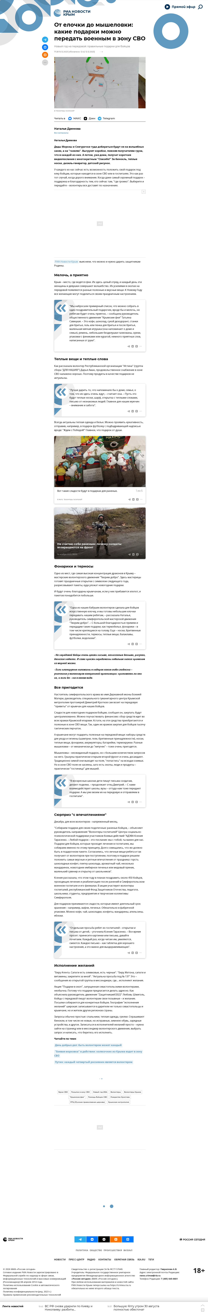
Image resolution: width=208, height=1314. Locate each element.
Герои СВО (63, 1092)
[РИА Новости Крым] (72, 13)
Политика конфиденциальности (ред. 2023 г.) (27, 1292)
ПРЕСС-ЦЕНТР (76, 1260)
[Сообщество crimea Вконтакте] (92, 1239)
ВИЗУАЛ (127, 1250)
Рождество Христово (120, 1097)
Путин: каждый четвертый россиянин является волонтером (93, 1062)
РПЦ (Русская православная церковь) (87, 1102)
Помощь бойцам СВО (97, 1097)
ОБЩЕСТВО (96, 1250)
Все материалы (61, 133)
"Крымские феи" (77, 1097)
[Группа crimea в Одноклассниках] (116, 1239)
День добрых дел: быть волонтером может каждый (88, 1045)
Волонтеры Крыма (132, 1092)
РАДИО (91, 1260)
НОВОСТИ (60, 1260)
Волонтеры (116, 1092)
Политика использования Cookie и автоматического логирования (31, 1287)
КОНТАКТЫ (104, 1260)
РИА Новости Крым (66, 262)
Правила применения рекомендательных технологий (32, 1295)
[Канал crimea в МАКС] (128, 1239)
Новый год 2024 (100, 1092)
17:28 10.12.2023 (61, 52)
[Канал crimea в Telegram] (80, 1239)
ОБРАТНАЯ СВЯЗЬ (124, 1260)
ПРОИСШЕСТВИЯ (113, 1250)
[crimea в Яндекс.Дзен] (104, 1239)
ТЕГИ (151, 1260)
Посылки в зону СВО (80, 1092)
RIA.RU (141, 1260)
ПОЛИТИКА (82, 1250)
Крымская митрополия (118, 1102)
